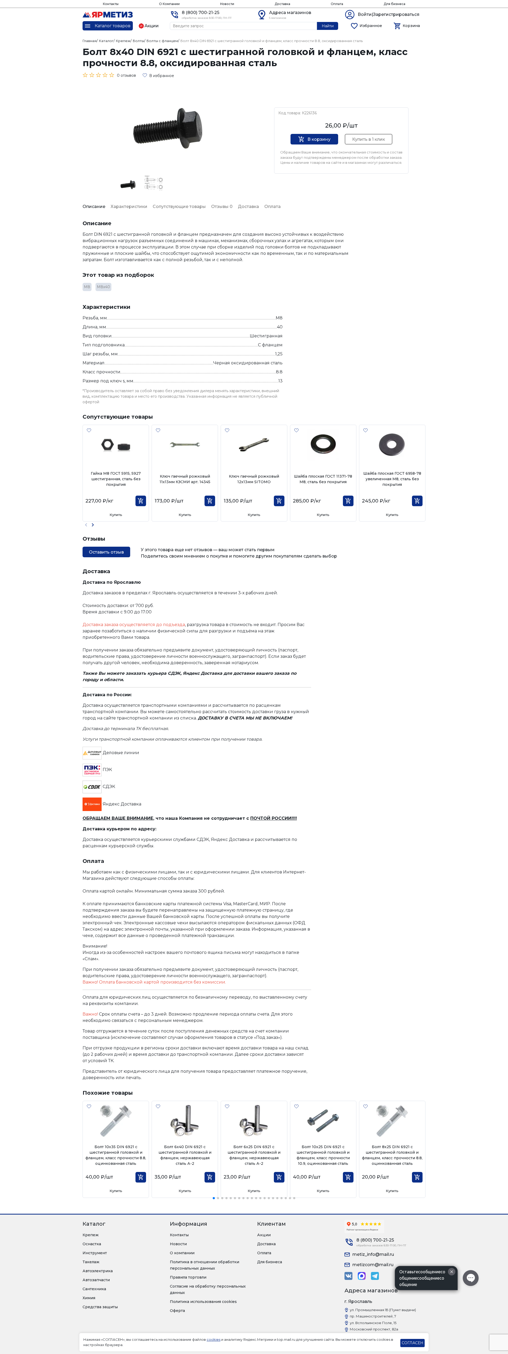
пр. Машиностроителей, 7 (373, 1316)
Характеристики (129, 206)
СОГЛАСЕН (412, 1343)
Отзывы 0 (222, 206)
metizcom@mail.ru (372, 1264)
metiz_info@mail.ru (373, 1254)
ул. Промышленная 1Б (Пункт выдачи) (383, 1310)
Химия (89, 1298)
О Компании (169, 4)
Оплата (337, 4)
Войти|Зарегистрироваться (388, 14)
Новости (227, 4)
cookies (213, 1339)
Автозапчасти (96, 1280)
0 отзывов (126, 75)
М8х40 (103, 286)
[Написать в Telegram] (375, 1276)
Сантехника (94, 1289)
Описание (94, 206)
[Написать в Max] (362, 1276)
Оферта (177, 1310)
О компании (182, 1253)
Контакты (111, 4)
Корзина (411, 25)
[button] (92, 525)
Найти (328, 26)
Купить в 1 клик (368, 139)
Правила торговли (188, 1277)
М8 (87, 286)
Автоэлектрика (98, 1271)
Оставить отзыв (106, 552)
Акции (264, 1235)
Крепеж (91, 1235)
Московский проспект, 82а (374, 1329)
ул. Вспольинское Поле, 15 (373, 1323)
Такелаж (91, 1262)
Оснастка (92, 1244)
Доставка (282, 4)
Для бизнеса (394, 4)
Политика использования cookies (203, 1301)
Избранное (371, 25)
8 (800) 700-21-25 (200, 12)
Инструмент (95, 1253)
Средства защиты (100, 1307)
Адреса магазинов (290, 12)
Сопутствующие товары (179, 206)
